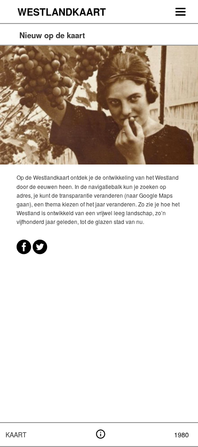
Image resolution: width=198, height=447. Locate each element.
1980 (181, 434)
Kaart (16, 434)
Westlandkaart (61, 11)
